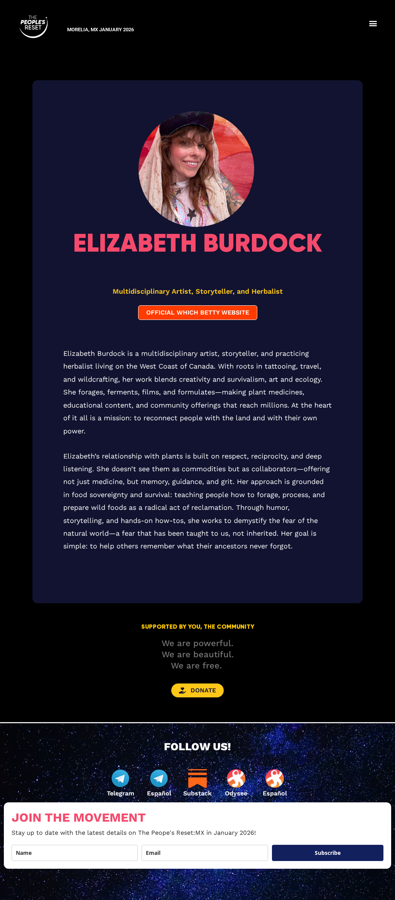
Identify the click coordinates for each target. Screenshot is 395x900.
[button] (372, 23)
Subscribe (328, 852)
